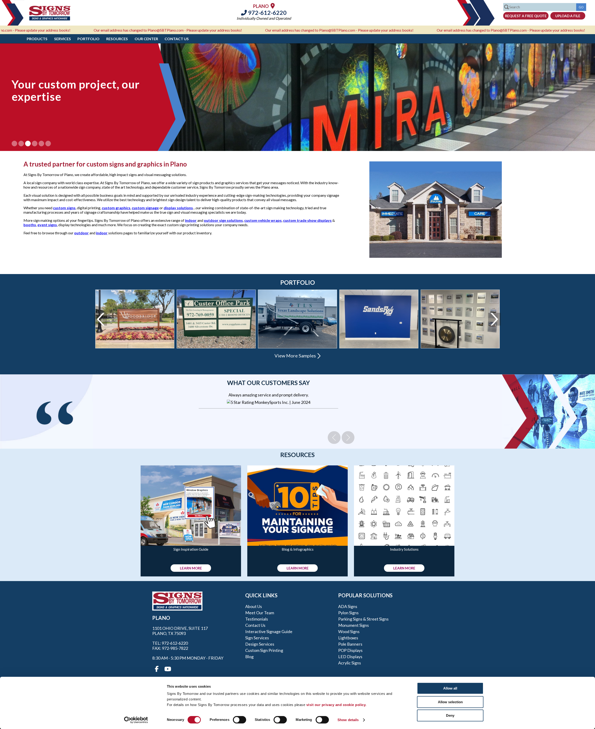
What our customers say (268, 382)
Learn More (191, 568)
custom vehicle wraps (263, 220)
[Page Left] (100, 319)
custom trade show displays (307, 220)
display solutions (178, 208)
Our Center (146, 38)
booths (29, 224)
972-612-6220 (267, 12)
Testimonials (256, 618)
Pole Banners (350, 644)
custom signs (64, 208)
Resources (117, 38)
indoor (191, 220)
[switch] (239, 719)
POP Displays (350, 650)
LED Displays (350, 656)
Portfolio (88, 38)
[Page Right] (494, 319)
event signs (47, 224)
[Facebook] (156, 669)
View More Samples (295, 355)
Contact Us (177, 38)
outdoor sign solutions (223, 220)
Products (37, 38)
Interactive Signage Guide (268, 631)
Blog (249, 656)
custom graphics (116, 208)
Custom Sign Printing (264, 650)
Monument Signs (353, 625)
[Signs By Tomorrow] (50, 19)
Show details (348, 720)
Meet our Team (259, 612)
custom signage (145, 208)
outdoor (81, 233)
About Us (253, 606)
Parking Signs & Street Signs (363, 618)
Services (62, 38)
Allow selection (450, 702)
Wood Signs (349, 631)
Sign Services (257, 637)
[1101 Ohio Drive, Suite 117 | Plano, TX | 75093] (273, 5)
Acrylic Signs (349, 662)
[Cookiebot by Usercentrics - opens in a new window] (136, 719)
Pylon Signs (348, 612)
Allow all (450, 688)
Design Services (259, 644)
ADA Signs (347, 606)
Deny (450, 715)
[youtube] (167, 669)
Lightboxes (348, 637)
